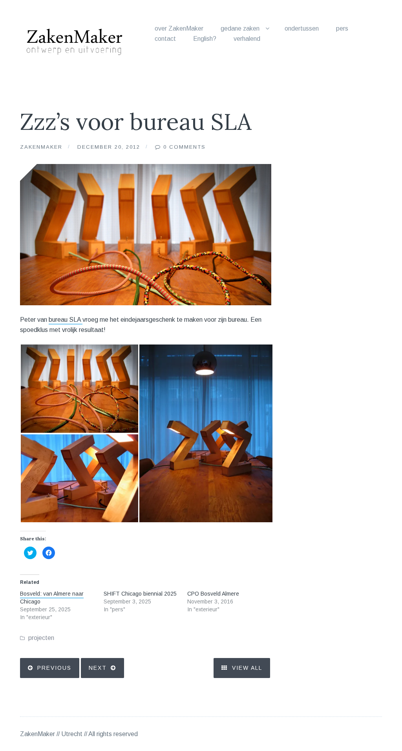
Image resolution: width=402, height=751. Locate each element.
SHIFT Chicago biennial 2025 (140, 594)
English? (204, 38)
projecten (41, 637)
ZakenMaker (41, 147)
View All (246, 668)
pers (342, 28)
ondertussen (302, 28)
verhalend (247, 38)
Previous (54, 668)
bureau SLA (65, 319)
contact (165, 38)
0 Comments (184, 147)
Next (98, 668)
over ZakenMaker (179, 28)
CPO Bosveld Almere (213, 594)
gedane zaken (240, 28)
